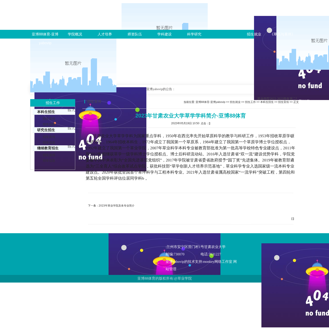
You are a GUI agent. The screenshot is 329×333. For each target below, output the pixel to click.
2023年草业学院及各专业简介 (117, 205)
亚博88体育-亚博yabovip (45, 38)
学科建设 (164, 34)
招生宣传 (49, 118)
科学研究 (194, 34)
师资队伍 (135, 34)
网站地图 (304, 100)
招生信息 (49, 124)
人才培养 (105, 34)
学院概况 (75, 34)
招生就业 (254, 34)
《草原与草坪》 (282, 34)
